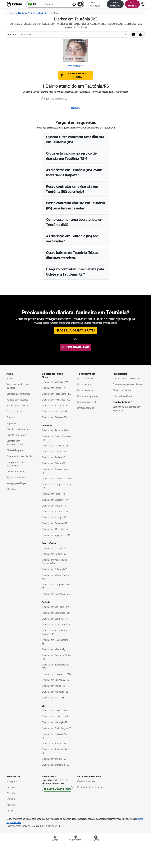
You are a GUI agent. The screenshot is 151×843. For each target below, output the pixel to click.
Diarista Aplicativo (15, 471)
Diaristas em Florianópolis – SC (55, 751)
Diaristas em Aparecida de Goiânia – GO (54, 561)
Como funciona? (95, 4)
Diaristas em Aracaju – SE (54, 517)
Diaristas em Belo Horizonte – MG (56, 666)
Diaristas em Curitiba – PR (54, 710)
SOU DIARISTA (132, 4)
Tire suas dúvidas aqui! (57, 788)
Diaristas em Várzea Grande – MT (56, 576)
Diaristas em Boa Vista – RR (55, 405)
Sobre (9, 378)
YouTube (10, 793)
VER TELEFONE (75, 66)
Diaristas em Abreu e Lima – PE (55, 470)
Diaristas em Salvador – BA (55, 430)
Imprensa (11, 423)
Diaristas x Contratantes (18, 393)
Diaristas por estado (16, 435)
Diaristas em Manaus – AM (55, 382)
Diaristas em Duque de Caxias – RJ (56, 657)
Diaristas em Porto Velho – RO (56, 393)
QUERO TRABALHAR (75, 347)
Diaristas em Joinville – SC (54, 758)
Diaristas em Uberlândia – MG (56, 680)
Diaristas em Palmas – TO (54, 417)
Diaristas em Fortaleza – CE (55, 445)
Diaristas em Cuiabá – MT (54, 569)
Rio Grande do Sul (38, 13)
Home (12, 13)
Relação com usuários (17, 399)
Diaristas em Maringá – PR (55, 722)
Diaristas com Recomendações (14, 442)
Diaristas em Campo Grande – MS (56, 586)
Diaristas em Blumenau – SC (55, 764)
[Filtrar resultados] (133, 34)
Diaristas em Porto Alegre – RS (56, 728)
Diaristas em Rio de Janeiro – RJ (55, 641)
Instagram (11, 781)
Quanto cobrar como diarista (127, 378)
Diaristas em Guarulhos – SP (55, 612)
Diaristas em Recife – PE (53, 457)
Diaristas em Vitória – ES (53, 685)
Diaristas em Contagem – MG (56, 674)
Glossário (11, 489)
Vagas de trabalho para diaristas (17, 386)
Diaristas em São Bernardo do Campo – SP (56, 632)
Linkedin (10, 798)
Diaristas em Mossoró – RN (55, 499)
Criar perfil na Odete (122, 396)
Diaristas (22, 13)
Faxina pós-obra (85, 390)
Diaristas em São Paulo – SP (55, 607)
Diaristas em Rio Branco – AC (56, 399)
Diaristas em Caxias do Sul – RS (55, 735)
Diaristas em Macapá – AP (54, 411)
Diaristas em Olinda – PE (53, 463)
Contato (10, 417)
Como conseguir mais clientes (127, 384)
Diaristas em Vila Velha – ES (55, 691)
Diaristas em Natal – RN (53, 493)
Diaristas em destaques (17, 429)
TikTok (9, 810)
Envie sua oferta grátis (75, 330)
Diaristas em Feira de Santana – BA (56, 438)
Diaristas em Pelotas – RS (54, 743)
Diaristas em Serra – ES (53, 697)
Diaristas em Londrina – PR (55, 716)
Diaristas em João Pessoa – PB (56, 478)
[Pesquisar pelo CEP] (80, 4)
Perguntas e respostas (17, 405)
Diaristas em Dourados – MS (56, 594)
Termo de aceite (14, 411)
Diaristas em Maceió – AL (54, 505)
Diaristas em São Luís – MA (55, 529)
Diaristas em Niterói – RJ (53, 649)
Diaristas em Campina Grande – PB (56, 486)
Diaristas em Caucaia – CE (54, 451)
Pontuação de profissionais (90, 787)
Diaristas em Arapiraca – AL (55, 511)
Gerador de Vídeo (86, 781)
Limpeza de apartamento (89, 396)
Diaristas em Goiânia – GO (54, 554)
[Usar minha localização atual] (74, 4)
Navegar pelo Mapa (16, 483)
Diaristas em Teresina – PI (54, 523)
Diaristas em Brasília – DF (54, 548)
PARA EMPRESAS (115, 4)
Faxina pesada (84, 384)
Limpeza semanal (85, 408)
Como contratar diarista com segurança (127, 408)
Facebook (11, 787)
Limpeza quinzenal (86, 402)
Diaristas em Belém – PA (53, 387)
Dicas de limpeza (14, 450)
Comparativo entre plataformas (15, 463)
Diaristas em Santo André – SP (56, 624)
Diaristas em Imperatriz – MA (56, 535)
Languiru (75, 107)
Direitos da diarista (122, 390)
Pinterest (10, 804)
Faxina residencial (85, 378)
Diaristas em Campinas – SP (55, 618)
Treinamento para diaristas (19, 456)
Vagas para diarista (15, 477)
